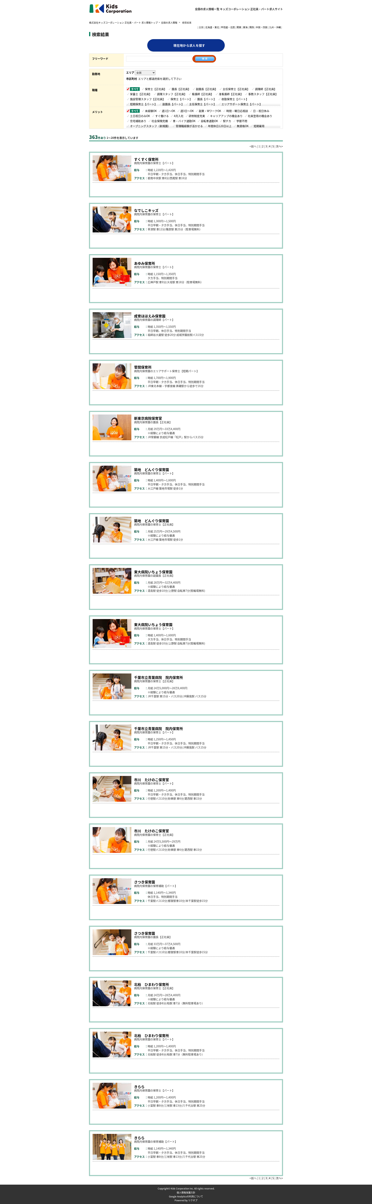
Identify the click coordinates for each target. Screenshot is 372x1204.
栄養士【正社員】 (141, 94)
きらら (139, 1086)
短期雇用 (259, 126)
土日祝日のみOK (140, 116)
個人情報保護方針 (186, 1192)
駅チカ (227, 121)
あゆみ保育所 (144, 263)
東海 (245, 27)
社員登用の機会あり (260, 116)
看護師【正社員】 (203, 94)
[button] (199, 189)
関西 (251, 27)
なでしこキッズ (146, 210)
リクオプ (192, 1200)
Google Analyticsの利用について (186, 1196)
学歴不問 (241, 121)
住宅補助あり (138, 121)
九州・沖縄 (275, 27)
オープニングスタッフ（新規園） (150, 126)
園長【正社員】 (181, 89)
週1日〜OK (168, 111)
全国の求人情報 (169, 22)
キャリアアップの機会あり (226, 116)
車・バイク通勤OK (184, 121)
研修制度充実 (197, 116)
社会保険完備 (160, 121)
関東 (239, 27)
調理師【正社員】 (266, 89)
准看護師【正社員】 (231, 94)
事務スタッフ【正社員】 (263, 94)
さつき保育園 (144, 881)
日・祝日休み (261, 111)
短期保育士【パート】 (143, 104)
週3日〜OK (187, 111)
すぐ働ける (162, 116)
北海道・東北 (212, 27)
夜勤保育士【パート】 (235, 99)
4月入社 (178, 116)
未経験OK (151, 111)
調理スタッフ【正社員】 (172, 94)
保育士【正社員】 (156, 89)
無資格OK (243, 126)
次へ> (279, 146)
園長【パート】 (206, 99)
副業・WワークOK (210, 111)
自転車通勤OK (209, 121)
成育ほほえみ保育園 (149, 315)
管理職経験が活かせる (189, 126)
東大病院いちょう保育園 (153, 571)
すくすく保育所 (146, 159)
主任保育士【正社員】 (236, 89)
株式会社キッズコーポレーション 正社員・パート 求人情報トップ (123, 22)
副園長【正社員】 (207, 89)
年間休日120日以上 (220, 126)
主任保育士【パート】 (202, 104)
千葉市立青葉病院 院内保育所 (158, 677)
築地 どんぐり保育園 (151, 469)
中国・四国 (261, 27)
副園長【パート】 (173, 104)
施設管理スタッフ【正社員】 (147, 99)
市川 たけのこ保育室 (151, 779)
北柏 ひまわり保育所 (151, 984)
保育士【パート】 (181, 99)
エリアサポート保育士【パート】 (241, 104)
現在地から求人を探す (189, 45)
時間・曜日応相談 (237, 111)
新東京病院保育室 (148, 418)
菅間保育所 (143, 367)
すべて (135, 89)
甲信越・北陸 (228, 27)
